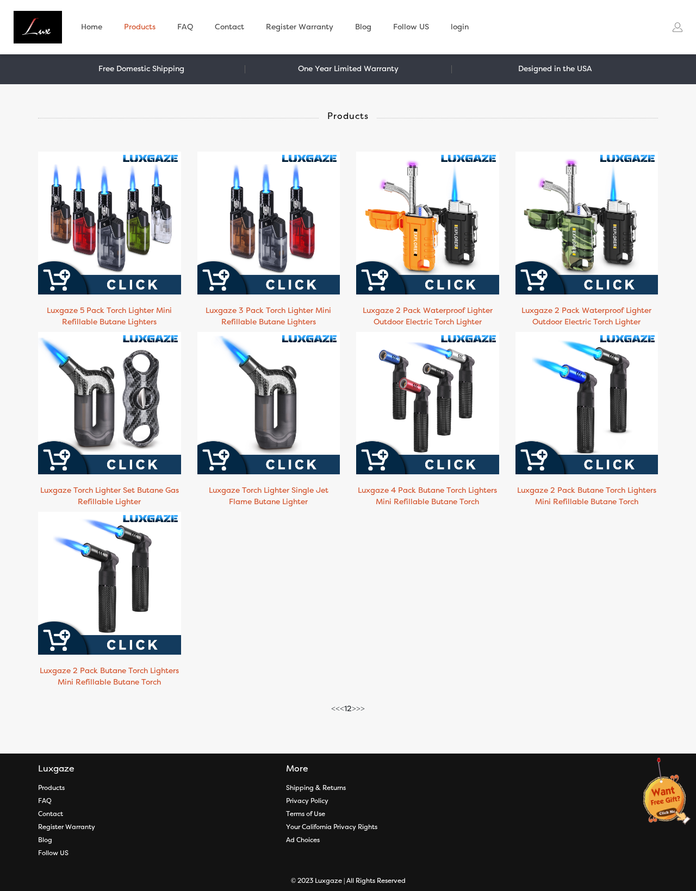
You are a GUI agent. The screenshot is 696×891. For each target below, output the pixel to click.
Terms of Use (305, 814)
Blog (363, 27)
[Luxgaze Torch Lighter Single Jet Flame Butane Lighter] (268, 403)
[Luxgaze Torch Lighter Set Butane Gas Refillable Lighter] (109, 403)
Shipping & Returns (316, 788)
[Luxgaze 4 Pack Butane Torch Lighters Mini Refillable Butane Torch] (427, 403)
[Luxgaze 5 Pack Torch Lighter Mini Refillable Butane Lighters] (109, 223)
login (460, 27)
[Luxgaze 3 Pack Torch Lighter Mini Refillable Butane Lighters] (268, 223)
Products (140, 27)
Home (91, 27)
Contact (229, 27)
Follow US (411, 27)
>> (360, 709)
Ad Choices (303, 840)
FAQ (185, 27)
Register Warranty (299, 27)
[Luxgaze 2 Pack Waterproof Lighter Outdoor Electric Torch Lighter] (427, 223)
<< (335, 709)
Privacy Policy (307, 801)
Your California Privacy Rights (331, 827)
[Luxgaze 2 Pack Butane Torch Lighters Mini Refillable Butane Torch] (586, 403)
